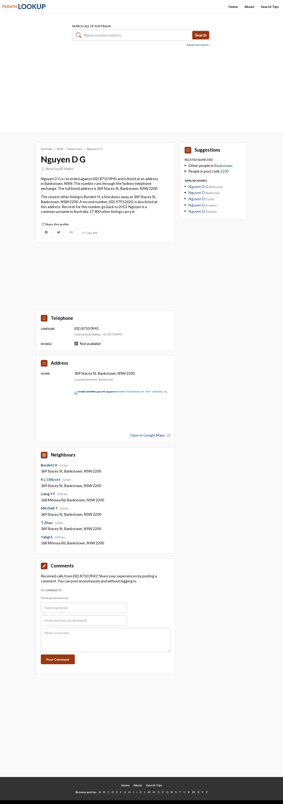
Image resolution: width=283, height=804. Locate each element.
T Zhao (47, 522)
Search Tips (270, 7)
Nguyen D (197, 192)
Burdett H (49, 465)
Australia (46, 149)
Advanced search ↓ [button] (198, 45)
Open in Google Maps (148, 435)
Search (201, 35)
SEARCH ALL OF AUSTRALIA (91, 26)
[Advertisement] (141, 87)
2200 (224, 171)
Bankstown (75, 149)
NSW (60, 149)
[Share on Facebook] (46, 233)
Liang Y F (48, 494)
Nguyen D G (198, 186)
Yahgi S (47, 537)
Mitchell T (49, 508)
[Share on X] (58, 233)
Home (233, 7)
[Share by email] (71, 233)
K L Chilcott (51, 479)
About (249, 7)
